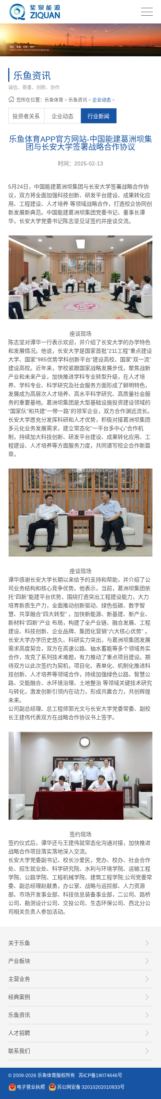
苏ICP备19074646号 (100, 1075)
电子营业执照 (31, 1087)
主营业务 (19, 979)
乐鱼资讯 (77, 100)
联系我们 (19, 1051)
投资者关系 (26, 116)
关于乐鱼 (19, 943)
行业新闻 (98, 116)
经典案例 (19, 997)
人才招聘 (19, 1033)
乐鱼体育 (54, 100)
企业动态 (101, 100)
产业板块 (19, 961)
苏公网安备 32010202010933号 (91, 1087)
